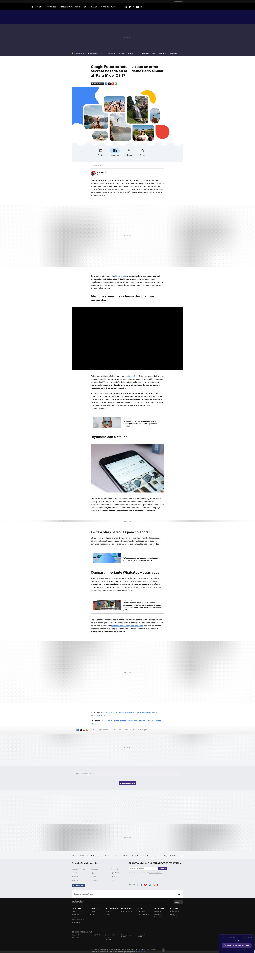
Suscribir (162, 868)
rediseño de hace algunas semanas (127, 626)
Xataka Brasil (76, 938)
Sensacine (108, 911)
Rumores (75, 876)
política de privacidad (155, 873)
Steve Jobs (111, 53)
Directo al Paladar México (126, 935)
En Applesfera (127, 418)
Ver (128, 783)
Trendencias (158, 911)
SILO (137, 53)
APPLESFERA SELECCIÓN (70, 7)
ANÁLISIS (93, 7)
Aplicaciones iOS (104, 730)
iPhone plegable (93, 53)
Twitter (141, 7)
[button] (102, 172)
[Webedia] (178, 1)
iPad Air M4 (108, 856)
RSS (153, 884)
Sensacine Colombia (108, 938)
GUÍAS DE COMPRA (108, 7)
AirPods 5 (126, 856)
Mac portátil (114, 869)
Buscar (179, 894)
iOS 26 (113, 880)
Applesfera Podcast (78, 869)
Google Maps (173, 53)
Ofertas (93, 876)
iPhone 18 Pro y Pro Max (94, 856)
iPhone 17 (94, 880)
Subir (177, 902)
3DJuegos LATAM (94, 935)
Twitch (126, 7)
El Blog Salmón (174, 911)
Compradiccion (158, 917)
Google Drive (162, 53)
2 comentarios (98, 83)
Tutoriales (94, 869)
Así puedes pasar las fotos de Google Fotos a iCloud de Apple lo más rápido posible (140, 559)
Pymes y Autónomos (174, 915)
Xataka (74, 911)
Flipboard (130, 7)
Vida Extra (92, 914)
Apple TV (94, 873)
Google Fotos (117, 730)
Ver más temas (78, 885)
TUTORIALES (51, 7)
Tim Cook (121, 53)
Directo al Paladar (126, 911)
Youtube (137, 7)
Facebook (106, 83)
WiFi (153, 53)
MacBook (75, 880)
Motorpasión (142, 911)
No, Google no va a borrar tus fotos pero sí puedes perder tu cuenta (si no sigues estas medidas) (140, 423)
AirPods (74, 873)
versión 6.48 (129, 376)
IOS (85, 7)
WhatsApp (114, 876)
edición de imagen (141, 730)
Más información (142, 951)
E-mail (116, 83)
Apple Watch (145, 53)
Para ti (107, 382)
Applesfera (75, 917)
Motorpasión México (142, 935)
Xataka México (76, 935)
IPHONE (39, 7)
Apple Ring (163, 856)
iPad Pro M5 (136, 856)
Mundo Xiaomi (76, 922)
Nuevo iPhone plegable (150, 856)
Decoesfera (157, 914)
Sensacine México (110, 935)
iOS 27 (103, 53)
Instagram (134, 7)
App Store (130, 53)
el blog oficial (120, 276)
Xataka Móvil (76, 914)
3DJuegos (92, 911)
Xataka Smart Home (78, 920)
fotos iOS (128, 730)
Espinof (107, 914)
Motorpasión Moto (143, 914)
